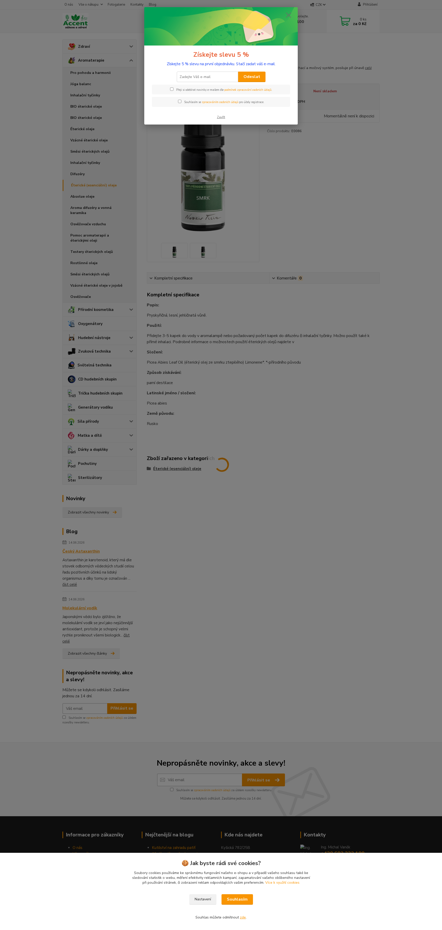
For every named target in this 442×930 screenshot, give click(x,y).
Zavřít (221, 117)
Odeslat (252, 77)
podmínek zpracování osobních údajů (247, 90)
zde (243, 917)
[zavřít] (288, 15)
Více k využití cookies (282, 882)
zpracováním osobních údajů (220, 102)
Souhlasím (237, 899)
